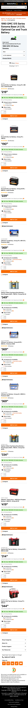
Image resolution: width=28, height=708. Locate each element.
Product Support (6, 646)
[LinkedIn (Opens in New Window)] (12, 663)
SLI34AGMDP (4, 392)
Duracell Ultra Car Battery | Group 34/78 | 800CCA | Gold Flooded (13, 189)
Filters (13, 63)
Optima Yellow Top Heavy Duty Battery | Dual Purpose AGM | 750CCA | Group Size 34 (13, 293)
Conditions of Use (19, 700)
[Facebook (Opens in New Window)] (4, 663)
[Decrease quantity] (5, 112)
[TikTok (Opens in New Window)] (16, 663)
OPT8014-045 (4, 444)
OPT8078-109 (4, 599)
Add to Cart (13, 116)
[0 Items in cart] (25, 4)
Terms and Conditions (14, 702)
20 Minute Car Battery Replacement (14, 1)
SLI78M (3, 83)
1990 (2, 20)
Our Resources (6, 650)
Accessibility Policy (9, 700)
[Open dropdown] (23, 94)
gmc (14, 18)
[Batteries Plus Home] (12, 4)
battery (3, 18)
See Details (19, 14)
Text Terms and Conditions (14, 704)
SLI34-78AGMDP (5, 340)
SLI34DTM (3, 187)
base (5, 20)
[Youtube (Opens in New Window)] (21, 663)
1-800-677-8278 (9, 657)
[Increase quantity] (5, 111)
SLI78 (2, 135)
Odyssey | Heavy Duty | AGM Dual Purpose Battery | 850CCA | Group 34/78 (13, 500)
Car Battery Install (9, 105)
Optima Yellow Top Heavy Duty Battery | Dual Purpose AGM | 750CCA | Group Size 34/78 (12, 447)
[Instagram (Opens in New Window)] (8, 663)
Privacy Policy (14, 706)
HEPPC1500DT (4, 498)
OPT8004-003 (4, 547)
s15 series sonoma (20, 18)
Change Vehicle (7, 58)
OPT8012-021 (4, 291)
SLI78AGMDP (4, 239)
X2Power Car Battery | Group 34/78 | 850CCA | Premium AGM (11, 343)
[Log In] (22, 4)
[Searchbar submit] (25, 7)
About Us (4, 643)
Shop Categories (6, 640)
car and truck (9, 18)
